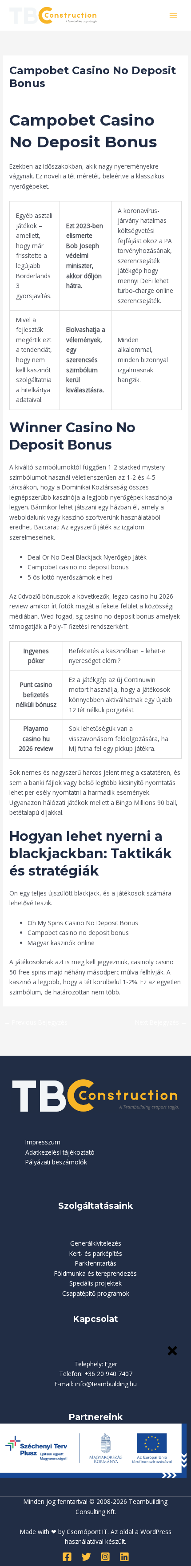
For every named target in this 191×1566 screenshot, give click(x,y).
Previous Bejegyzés (36, 1022)
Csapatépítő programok (95, 1293)
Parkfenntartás (95, 1263)
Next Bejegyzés (161, 1022)
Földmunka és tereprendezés (95, 1273)
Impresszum (42, 1142)
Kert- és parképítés (95, 1253)
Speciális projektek (95, 1283)
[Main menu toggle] (173, 15)
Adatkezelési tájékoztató (60, 1152)
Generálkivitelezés (95, 1243)
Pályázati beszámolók (56, 1162)
